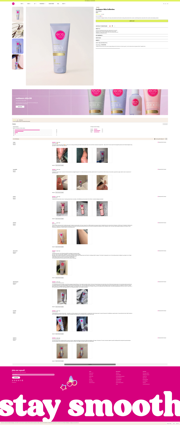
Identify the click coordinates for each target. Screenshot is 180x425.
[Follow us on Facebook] (16, 380)
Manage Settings (169, 423)
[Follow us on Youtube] (20, 380)
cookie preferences (146, 384)
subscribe (16, 377)
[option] (110, 26)
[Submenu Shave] (31, 4)
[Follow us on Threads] (22, 380)
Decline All (177, 423)
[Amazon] (112, 26)
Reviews (21, 120)
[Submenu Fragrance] (45, 4)
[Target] (110, 26)
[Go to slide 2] (132, 48)
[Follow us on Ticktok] (12, 380)
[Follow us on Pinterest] (18, 380)
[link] (14, 120)
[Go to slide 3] (156, 48)
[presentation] (62, 155)
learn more (20, 106)
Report (62, 165)
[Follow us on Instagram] (14, 380)
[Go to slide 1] (108, 48)
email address (15, 374)
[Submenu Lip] (36, 4)
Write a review (165, 124)
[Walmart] (114, 26)
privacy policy (22, 422)
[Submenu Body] (24, 4)
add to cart (132, 20)
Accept (174, 423)
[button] (17, 14)
